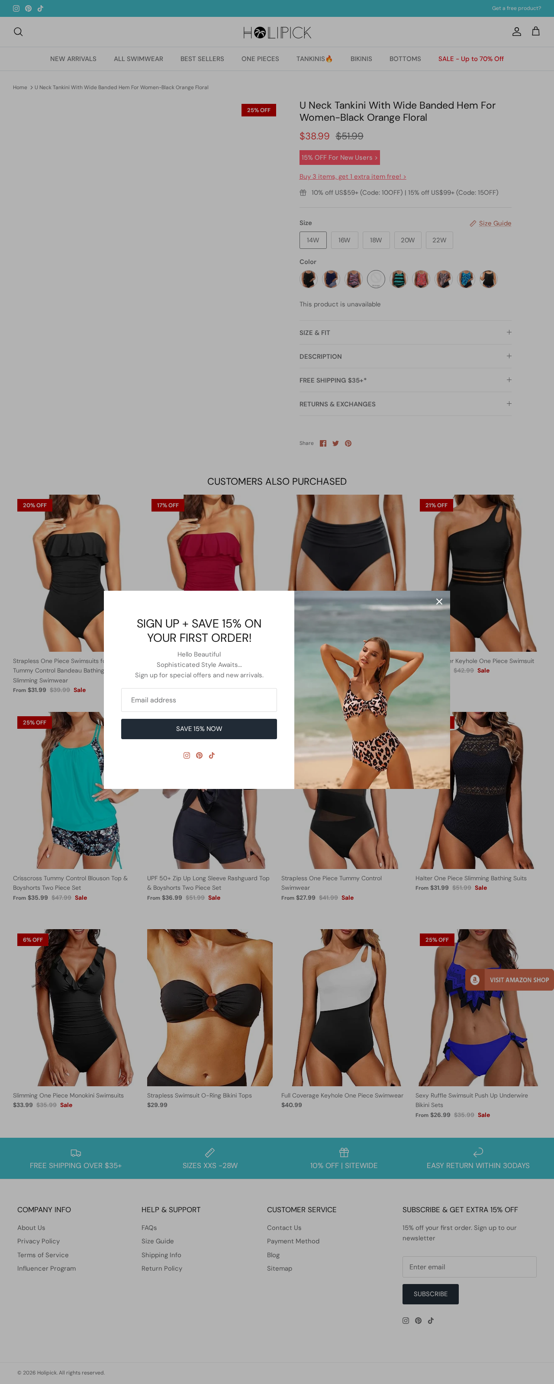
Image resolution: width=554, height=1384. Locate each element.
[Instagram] (187, 755)
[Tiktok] (212, 755)
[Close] (439, 601)
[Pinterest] (199, 755)
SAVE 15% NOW (199, 728)
